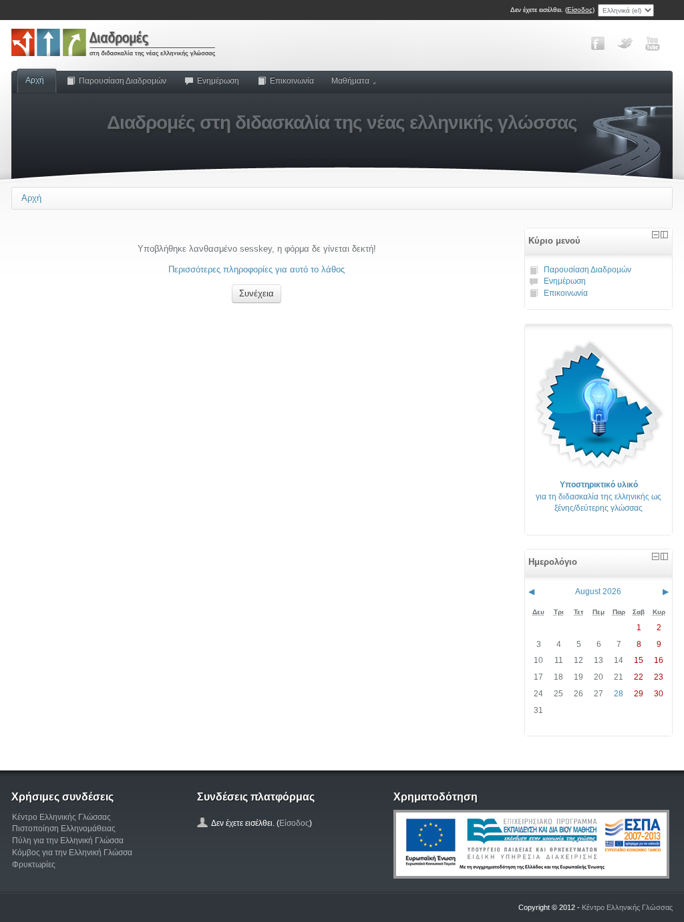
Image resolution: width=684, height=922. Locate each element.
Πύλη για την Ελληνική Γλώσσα (68, 840)
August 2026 (598, 591)
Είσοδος (579, 9)
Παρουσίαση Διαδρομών (122, 80)
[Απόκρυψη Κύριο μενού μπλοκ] (655, 234)
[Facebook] (598, 43)
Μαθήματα (350, 80)
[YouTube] (653, 43)
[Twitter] (625, 43)
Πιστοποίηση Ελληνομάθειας (64, 828)
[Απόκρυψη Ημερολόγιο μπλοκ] (655, 556)
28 (618, 693)
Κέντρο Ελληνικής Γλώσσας (61, 817)
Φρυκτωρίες (33, 864)
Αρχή (34, 80)
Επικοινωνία (292, 80)
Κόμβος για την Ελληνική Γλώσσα (72, 852)
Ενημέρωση (218, 80)
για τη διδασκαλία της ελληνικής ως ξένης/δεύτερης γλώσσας (598, 496)
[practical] (598, 404)
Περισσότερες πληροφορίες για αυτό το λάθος (256, 269)
